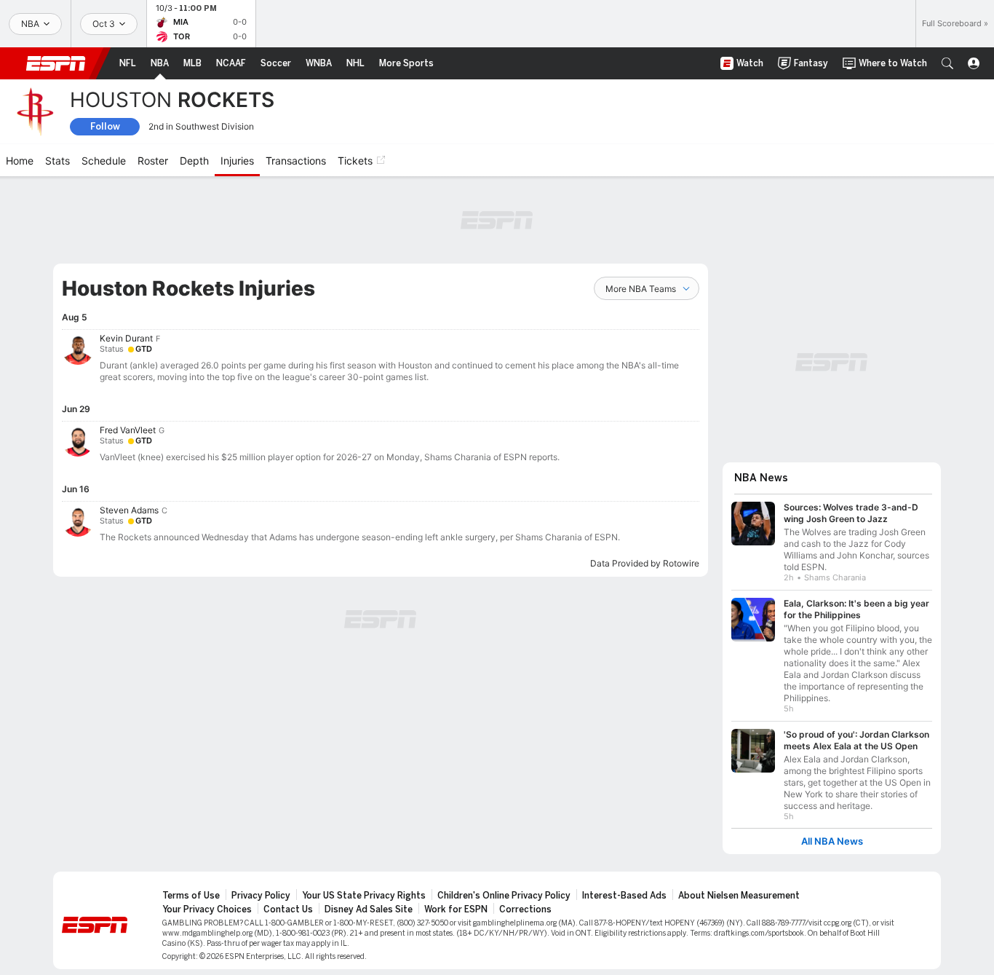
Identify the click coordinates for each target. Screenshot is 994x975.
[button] (947, 63)
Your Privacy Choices (207, 909)
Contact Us (288, 909)
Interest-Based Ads (624, 896)
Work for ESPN (456, 909)
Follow (105, 126)
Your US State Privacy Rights (364, 896)
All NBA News (832, 841)
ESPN (56, 63)
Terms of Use (191, 896)
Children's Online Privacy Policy (503, 896)
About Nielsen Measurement (739, 896)
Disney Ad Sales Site (369, 909)
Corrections (525, 909)
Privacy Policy (260, 896)
